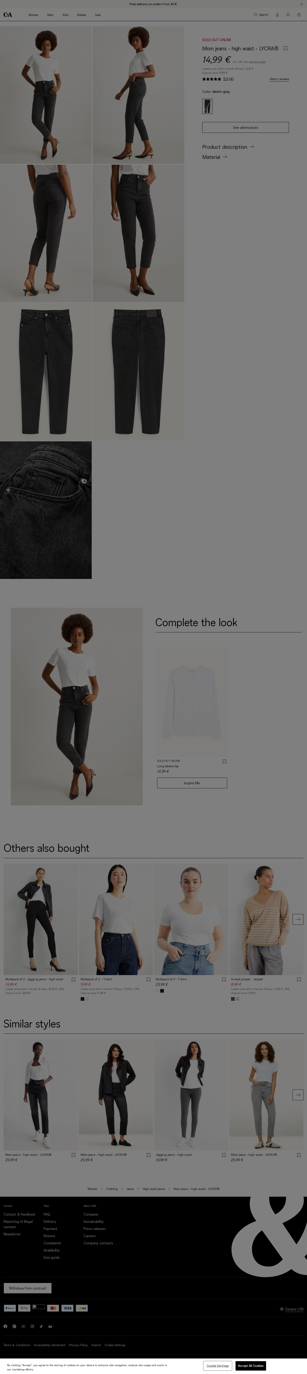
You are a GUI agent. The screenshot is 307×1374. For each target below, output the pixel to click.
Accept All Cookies (251, 1365)
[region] (153, 1366)
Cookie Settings (218, 1365)
